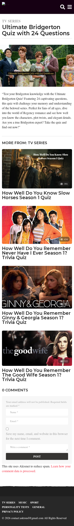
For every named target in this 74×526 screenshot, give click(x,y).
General (38, 507)
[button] (62, 7)
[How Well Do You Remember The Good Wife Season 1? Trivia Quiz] (37, 348)
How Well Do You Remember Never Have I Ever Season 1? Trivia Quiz (36, 253)
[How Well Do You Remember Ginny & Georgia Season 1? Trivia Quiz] (37, 287)
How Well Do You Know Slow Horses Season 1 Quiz (36, 195)
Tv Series (11, 21)
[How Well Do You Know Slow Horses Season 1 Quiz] (37, 169)
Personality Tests (15, 507)
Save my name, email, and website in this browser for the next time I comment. (37, 436)
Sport (34, 502)
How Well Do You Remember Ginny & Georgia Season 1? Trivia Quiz (36, 317)
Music (23, 502)
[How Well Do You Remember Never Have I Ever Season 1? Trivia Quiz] (37, 225)
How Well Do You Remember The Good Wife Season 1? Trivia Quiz (36, 375)
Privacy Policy (12, 511)
